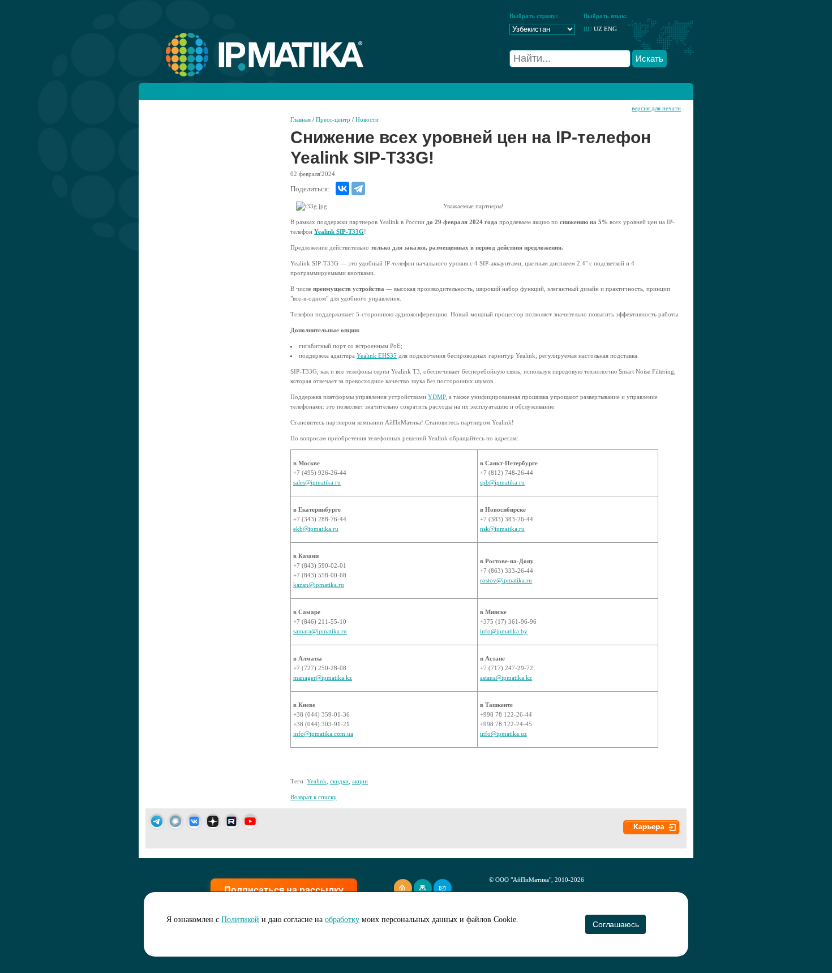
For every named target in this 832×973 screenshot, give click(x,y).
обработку (342, 919)
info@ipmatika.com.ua (323, 733)
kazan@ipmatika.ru (318, 584)
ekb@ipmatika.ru (315, 528)
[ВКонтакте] (342, 188)
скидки (339, 781)
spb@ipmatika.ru (502, 482)
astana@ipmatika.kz (506, 677)
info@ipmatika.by (503, 631)
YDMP (436, 396)
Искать (649, 58)
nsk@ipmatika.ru (502, 528)
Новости (367, 119)
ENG (610, 28)
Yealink (317, 781)
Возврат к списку (313, 797)
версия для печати (656, 108)
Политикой (240, 919)
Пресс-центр (333, 119)
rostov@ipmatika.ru (506, 580)
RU (588, 28)
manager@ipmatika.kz (322, 677)
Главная (300, 119)
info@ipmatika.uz (503, 733)
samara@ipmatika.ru (320, 631)
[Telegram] (358, 188)
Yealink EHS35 (377, 355)
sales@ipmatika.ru (317, 482)
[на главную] (251, 74)
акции (360, 781)
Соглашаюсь (615, 924)
